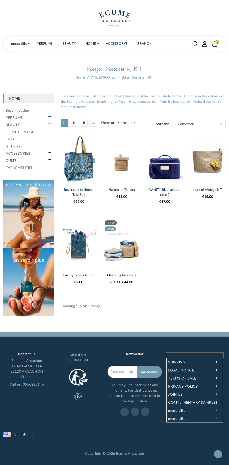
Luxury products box (78, 275)
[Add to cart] (138, 157)
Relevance (200, 124)
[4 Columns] (64, 122)
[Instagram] (135, 411)
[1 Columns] (93, 122)
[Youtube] (145, 411)
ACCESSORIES (18, 153)
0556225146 (33, 384)
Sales (10, 139)
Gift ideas (14, 146)
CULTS (11, 160)
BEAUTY (13, 125)
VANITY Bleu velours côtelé (164, 192)
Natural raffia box (121, 190)
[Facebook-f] (124, 411)
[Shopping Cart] (215, 44)
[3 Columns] (74, 122)
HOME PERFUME (20, 132)
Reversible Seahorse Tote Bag (78, 192)
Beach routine (17, 110)
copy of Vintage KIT (207, 190)
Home (14, 98)
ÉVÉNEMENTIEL (19, 168)
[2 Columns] (83, 122)
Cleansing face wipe (121, 275)
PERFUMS (14, 117)
